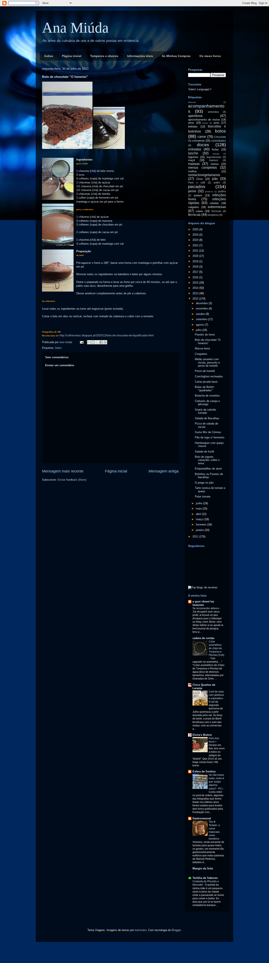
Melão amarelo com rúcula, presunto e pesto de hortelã (207, 362)
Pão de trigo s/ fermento (209, 437)
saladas (214, 203)
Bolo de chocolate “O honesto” (207, 341)
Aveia (205, 123)
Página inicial (71, 56)
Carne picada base (206, 381)
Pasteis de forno (205, 334)
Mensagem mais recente (62, 471)
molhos (192, 171)
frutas (215, 149)
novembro (202, 308)
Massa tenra (202, 348)
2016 (196, 277)
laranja (216, 154)
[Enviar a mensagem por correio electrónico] (81, 342)
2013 (196, 293)
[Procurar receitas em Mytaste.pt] (203, 587)
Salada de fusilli (204, 451)
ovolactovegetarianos (204, 175)
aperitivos (195, 116)
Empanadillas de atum (208, 468)
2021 (196, 250)
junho (199, 503)
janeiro (200, 530)
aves (216, 122)
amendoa (213, 111)
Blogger (176, 930)
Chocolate (220, 136)
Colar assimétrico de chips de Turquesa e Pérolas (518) (216, 648)
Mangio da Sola (203, 868)
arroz (191, 122)
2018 (196, 266)
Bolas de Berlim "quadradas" (204, 388)
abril (199, 514)
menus (215, 164)
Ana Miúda (75, 28)
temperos (213, 215)
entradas (194, 149)
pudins (222, 191)
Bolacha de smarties (207, 395)
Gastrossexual (202, 818)
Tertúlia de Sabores (205, 877)
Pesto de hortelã (205, 371)
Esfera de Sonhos (204, 771)
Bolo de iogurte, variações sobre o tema (207, 460)
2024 (196, 234)
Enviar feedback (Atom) (72, 479)
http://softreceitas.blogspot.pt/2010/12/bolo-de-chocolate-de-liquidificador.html (106, 335)
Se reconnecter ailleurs (206, 608)
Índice (48, 56)
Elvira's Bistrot (202, 734)
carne (202, 136)
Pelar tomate (202, 496)
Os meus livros (210, 56)
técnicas (194, 214)
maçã (191, 160)
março (200, 519)
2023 (196, 239)
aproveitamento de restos (204, 119)
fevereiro (201, 524)
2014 (196, 287)
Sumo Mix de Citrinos (208, 432)
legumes (193, 157)
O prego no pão (204, 482)
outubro (201, 314)
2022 (196, 245)
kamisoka (140, 930)
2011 (196, 536)
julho (199, 330)
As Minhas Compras (176, 56)
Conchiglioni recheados (209, 376)
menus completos (202, 167)
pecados (196, 186)
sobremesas (217, 207)
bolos (58, 347)
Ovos (199, 178)
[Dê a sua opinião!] (93, 342)
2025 (196, 229)
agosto (200, 324)
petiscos (209, 191)
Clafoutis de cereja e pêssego (207, 402)
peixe (192, 191)
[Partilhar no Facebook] (101, 342)
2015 (196, 282)
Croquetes (201, 353)
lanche (193, 153)
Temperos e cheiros (104, 56)
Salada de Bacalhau (207, 418)
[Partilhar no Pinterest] (105, 342)
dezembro (202, 303)
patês (217, 182)
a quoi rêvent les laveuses (203, 603)
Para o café (196, 182)
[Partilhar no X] (97, 342)
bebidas (193, 126)
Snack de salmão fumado (205, 411)
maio (199, 508)
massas (194, 164)
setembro (202, 319)
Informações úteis (140, 56)
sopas (199, 211)
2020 (196, 255)
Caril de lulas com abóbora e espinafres (216, 695)
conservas (198, 140)
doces (203, 144)
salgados (193, 207)
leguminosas (214, 157)
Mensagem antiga (164, 471)
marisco (213, 160)
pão (215, 178)
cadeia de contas (203, 638)
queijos (198, 195)
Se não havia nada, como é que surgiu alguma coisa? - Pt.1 (216, 781)
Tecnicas (216, 211)
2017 (196, 271)
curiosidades (218, 140)
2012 (196, 298)
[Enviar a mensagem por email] (89, 342)
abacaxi (192, 102)
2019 (196, 261)
